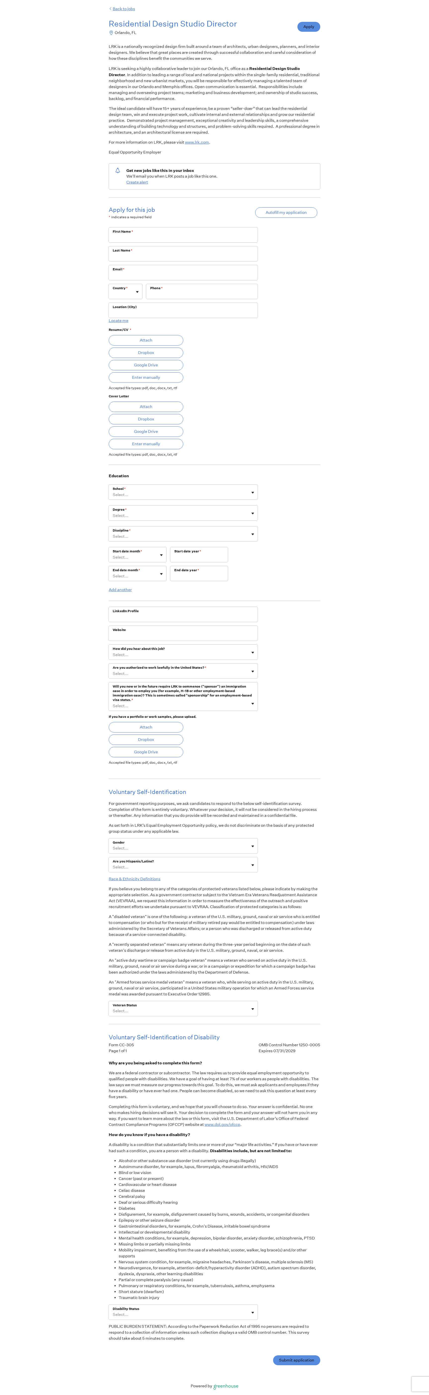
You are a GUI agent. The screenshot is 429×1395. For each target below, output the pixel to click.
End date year (186, 570)
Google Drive (146, 365)
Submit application (296, 1360)
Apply (308, 26)
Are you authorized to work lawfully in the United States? (159, 668)
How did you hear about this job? (139, 649)
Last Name (123, 250)
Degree (120, 509)
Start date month (127, 551)
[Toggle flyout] (137, 292)
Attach (146, 340)
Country (120, 288)
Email (118, 269)
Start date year (187, 551)
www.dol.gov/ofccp (222, 1124)
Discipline (122, 530)
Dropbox (146, 352)
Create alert (137, 182)
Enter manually (146, 377)
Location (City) (125, 307)
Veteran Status (125, 1005)
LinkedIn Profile (126, 611)
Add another (120, 589)
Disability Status (126, 1309)
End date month (126, 570)
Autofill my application (286, 212)
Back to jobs (124, 8)
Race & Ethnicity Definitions (134, 879)
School (119, 489)
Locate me (118, 320)
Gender (119, 842)
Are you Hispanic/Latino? (133, 861)
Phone (156, 288)
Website (119, 630)
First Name (123, 231)
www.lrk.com (197, 142)
